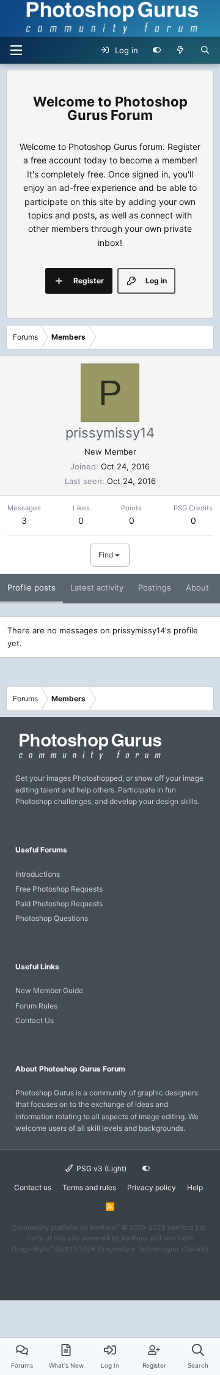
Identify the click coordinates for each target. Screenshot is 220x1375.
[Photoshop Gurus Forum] (88, 759)
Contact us (32, 1187)
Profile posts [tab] (31, 587)
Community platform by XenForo (110, 1227)
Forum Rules (36, 1005)
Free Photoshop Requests (59, 888)
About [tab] (197, 587)
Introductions (37, 874)
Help (195, 1187)
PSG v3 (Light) (101, 1168)
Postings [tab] (154, 587)
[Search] (205, 50)
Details (195, 1249)
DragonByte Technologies (139, 1249)
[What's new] (180, 50)
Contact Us (34, 1020)
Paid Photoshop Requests (59, 903)
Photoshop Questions (51, 918)
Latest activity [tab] (96, 587)
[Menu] (15, 50)
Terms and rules (89, 1187)
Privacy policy (151, 1187)
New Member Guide (49, 990)
